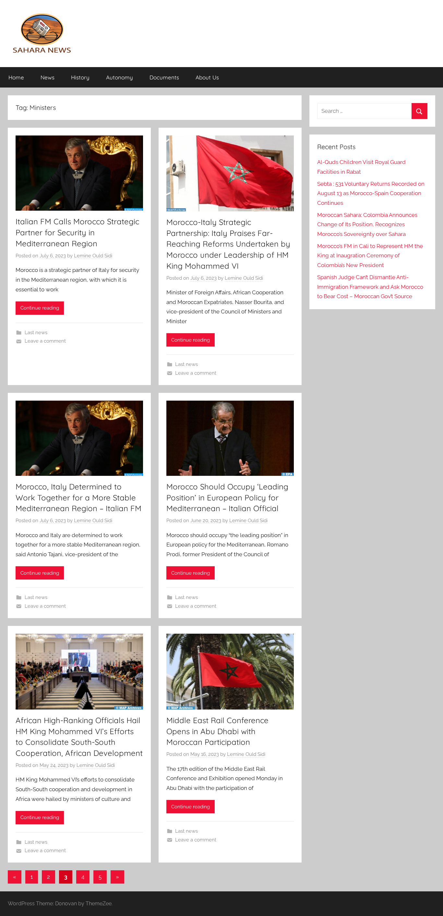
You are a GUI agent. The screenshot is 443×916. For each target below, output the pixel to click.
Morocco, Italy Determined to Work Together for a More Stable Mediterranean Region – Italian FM (78, 497)
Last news (36, 332)
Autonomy (119, 77)
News (47, 77)
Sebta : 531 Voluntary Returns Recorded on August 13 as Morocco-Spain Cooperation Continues (371, 193)
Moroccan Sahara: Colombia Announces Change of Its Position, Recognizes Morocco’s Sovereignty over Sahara (367, 225)
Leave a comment (45, 341)
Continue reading (39, 308)
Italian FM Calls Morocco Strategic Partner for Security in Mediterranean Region (77, 232)
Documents (164, 77)
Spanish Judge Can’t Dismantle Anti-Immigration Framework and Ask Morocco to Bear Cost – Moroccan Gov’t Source (370, 287)
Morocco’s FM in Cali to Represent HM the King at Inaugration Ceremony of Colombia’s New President (370, 256)
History (80, 77)
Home (16, 77)
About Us (207, 77)
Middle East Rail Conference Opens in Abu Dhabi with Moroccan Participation (217, 731)
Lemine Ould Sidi (93, 256)
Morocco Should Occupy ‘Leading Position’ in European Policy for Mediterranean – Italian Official (227, 497)
